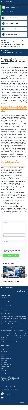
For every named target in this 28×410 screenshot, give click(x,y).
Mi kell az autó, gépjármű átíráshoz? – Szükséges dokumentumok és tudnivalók (14, 338)
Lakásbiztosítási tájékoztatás (6, 301)
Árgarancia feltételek (5, 308)
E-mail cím (5, 241)
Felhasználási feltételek (5, 295)
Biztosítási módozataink (6, 310)
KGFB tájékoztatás (4, 297)
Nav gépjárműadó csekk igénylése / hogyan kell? (10, 341)
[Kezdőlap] (2, 50)
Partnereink (3, 370)
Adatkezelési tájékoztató (6, 358)
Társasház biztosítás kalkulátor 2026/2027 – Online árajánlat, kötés (12, 331)
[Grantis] (7, 3)
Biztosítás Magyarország (6, 305)
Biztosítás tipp (4, 307)
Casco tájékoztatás (5, 299)
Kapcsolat (3, 354)
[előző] (25, 275)
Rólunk (2, 356)
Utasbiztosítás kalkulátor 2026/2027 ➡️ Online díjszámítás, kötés (13, 333)
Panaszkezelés (4, 360)
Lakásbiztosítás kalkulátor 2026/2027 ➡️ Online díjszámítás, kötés (14, 335)
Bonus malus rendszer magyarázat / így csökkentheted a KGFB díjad (13, 327)
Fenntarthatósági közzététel (6, 364)
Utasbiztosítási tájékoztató (6, 303)
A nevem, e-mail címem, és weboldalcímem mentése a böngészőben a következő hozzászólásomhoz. (13, 250)
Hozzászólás (6, 222)
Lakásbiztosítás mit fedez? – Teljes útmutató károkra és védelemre (12, 324)
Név (4, 235)
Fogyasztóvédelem (5, 366)
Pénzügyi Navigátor (5, 362)
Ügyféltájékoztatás (4, 368)
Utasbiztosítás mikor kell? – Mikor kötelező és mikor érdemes (13, 321)
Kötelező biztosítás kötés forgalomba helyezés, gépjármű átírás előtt (13, 319)
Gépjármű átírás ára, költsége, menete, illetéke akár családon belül (14, 316)
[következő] (2, 275)
